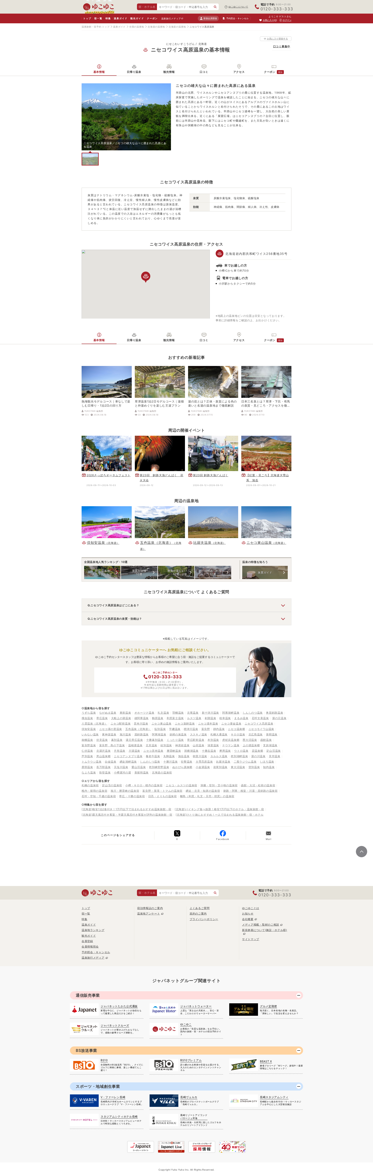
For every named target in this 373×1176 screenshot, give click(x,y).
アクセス (239, 71)
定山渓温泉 (273, 750)
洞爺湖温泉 (191, 750)
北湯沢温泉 (103, 750)
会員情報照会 (90, 946)
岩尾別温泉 (220, 767)
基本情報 (99, 71)
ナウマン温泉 (230, 745)
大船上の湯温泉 (121, 718)
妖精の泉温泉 (178, 734)
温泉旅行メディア (171, 18)
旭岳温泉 (184, 756)
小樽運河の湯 (122, 772)
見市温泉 (274, 756)
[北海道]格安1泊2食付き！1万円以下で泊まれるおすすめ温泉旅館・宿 (126, 809)
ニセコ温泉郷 (236, 729)
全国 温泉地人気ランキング (102, 572)
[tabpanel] (126, 116)
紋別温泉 (166, 745)
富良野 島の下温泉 (112, 745)
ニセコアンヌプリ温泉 (128, 756)
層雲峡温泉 (174, 750)
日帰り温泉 (134, 71)
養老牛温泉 (153, 756)
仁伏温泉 (87, 750)
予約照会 (237, 18)
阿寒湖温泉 (159, 734)
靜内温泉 (219, 729)
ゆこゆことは (250, 908)
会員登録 (87, 941)
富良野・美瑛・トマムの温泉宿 (162, 790)
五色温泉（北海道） (138, 729)
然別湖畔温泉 (239, 756)
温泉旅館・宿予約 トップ (95, 26)
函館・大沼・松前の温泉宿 (258, 785)
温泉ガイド (120, 18)
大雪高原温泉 (204, 761)
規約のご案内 (198, 913)
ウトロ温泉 (241, 750)
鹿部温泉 (87, 767)
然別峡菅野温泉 (159, 767)
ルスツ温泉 (194, 718)
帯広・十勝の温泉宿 (132, 796)
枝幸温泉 (225, 718)
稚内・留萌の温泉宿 (94, 790)
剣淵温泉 (210, 718)
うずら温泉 (89, 712)
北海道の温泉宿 (162, 772)
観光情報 (169, 71)
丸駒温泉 (169, 756)
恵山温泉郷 (103, 756)
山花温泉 (198, 745)
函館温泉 (266, 739)
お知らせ (248, 913)
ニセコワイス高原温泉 (259, 723)
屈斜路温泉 (141, 734)
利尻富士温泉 (175, 718)
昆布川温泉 (141, 723)
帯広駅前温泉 (195, 739)
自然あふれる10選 (212, 572)
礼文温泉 (163, 712)
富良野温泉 (89, 745)
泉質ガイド (265, 572)
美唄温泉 (271, 734)
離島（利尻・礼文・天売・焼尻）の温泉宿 (207, 796)
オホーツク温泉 (144, 712)
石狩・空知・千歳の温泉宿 (99, 796)
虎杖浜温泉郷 (230, 739)
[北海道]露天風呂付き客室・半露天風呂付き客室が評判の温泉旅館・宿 (127, 814)
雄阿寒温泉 (141, 718)
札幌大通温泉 (218, 734)
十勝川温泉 (170, 761)
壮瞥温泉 (186, 761)
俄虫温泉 (87, 718)
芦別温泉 (87, 756)
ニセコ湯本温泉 (208, 723)
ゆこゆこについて (238, 6)
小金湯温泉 (203, 767)
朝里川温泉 (200, 756)
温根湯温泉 (135, 745)
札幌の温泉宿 (90, 785)
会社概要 (248, 919)
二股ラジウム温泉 (245, 761)
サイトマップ (250, 939)
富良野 (205, 729)
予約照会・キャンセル (96, 952)
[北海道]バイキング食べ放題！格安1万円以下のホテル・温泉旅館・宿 (219, 809)
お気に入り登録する (277, 38)
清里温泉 (213, 745)
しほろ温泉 (267, 761)
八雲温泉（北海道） (94, 723)
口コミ (204, 71)
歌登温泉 (105, 772)
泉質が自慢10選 (139, 572)
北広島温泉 (255, 734)
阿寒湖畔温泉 (230, 712)
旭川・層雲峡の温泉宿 (125, 790)
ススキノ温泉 (198, 734)
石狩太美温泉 (260, 718)
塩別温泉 (160, 729)
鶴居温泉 (157, 718)
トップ (87, 18)
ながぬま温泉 (107, 712)
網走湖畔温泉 (128, 761)
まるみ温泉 (241, 718)
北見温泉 (151, 745)
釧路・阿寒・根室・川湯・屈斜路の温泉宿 (250, 790)
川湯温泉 (134, 750)
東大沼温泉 (238, 767)
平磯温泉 (174, 729)
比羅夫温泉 (223, 761)
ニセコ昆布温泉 (153, 750)
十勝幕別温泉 (154, 739)
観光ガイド (137, 18)
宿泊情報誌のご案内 (150, 908)
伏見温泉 (102, 739)
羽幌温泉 (178, 712)
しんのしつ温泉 (150, 761)
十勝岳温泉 (209, 750)
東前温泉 (125, 712)
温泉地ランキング (93, 930)
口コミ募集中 (281, 46)
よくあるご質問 (200, 908)
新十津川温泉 (210, 712)
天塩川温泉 (121, 767)
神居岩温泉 (182, 745)
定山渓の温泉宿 (112, 785)
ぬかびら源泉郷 (182, 767)
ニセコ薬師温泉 (185, 723)
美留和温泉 (141, 772)
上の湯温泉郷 (251, 745)
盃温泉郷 (257, 750)
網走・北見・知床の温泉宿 (203, 790)
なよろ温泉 (89, 772)
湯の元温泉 (279, 718)
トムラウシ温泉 (92, 761)
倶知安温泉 (89, 729)
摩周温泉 (225, 750)
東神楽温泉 (109, 734)
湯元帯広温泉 (134, 739)
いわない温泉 (90, 734)
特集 (108, 18)
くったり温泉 (175, 739)
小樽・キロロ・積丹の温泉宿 (143, 785)
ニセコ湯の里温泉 (110, 729)
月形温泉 (119, 750)
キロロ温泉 (238, 734)
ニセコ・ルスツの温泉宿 (181, 785)
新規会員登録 (210, 18)
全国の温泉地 (136, 26)
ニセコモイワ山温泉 (261, 729)
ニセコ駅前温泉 (121, 723)
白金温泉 (110, 761)
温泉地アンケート (148, 913)
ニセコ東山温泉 (162, 723)
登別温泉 (254, 767)
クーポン (152, 18)
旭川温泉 (125, 734)
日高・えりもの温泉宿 (162, 796)
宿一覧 (98, 18)
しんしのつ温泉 (253, 712)
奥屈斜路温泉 (274, 712)
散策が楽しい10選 (176, 572)
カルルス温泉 (218, 756)
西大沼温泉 (250, 739)
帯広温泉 (102, 718)
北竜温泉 (193, 712)
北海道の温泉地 (156, 26)
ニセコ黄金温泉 (231, 723)
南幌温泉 (87, 739)
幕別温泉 (117, 739)
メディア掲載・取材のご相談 (260, 924)
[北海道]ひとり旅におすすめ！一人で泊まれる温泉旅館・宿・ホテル (219, 814)
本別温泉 (213, 739)
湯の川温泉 (258, 756)
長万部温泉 (103, 767)
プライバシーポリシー (204, 919)
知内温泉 (269, 767)
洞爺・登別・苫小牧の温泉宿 (219, 785)
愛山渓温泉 (139, 767)
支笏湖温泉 (270, 745)
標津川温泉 (191, 729)
